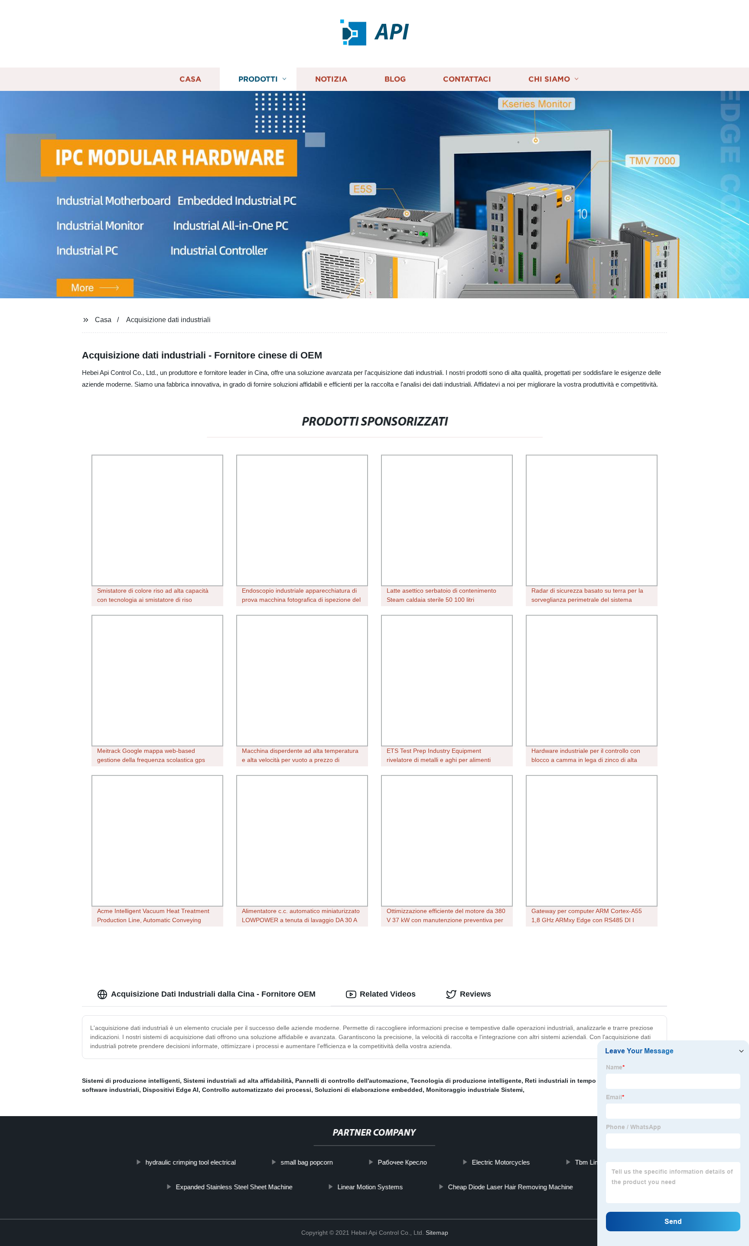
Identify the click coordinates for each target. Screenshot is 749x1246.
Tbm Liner (589, 1162)
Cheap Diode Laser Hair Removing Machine (510, 1187)
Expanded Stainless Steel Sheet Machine (234, 1187)
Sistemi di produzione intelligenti (131, 1080)
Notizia (331, 79)
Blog (395, 79)
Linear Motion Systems (370, 1187)
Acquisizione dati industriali (168, 319)
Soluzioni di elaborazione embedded (369, 1089)
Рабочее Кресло (402, 1162)
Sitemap (437, 1232)
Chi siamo (549, 79)
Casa (190, 79)
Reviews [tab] (475, 994)
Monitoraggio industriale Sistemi (474, 1089)
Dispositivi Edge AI (171, 1089)
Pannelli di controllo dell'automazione (351, 1080)
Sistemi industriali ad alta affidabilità (237, 1080)
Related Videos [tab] (388, 994)
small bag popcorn (306, 1162)
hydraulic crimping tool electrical (190, 1162)
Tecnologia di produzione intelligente (465, 1080)
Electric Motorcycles (501, 1162)
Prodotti (258, 79)
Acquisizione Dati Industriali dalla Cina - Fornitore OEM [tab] (213, 994)
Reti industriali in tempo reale (568, 1080)
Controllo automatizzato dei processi (256, 1089)
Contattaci (467, 79)
